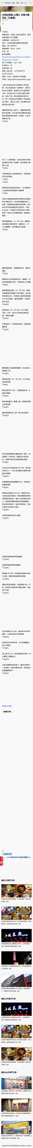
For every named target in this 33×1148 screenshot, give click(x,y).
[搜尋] (30, 3)
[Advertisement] (16, 139)
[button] (3, 24)
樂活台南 (16, 1145)
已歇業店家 (7, 854)
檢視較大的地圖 (6, 706)
